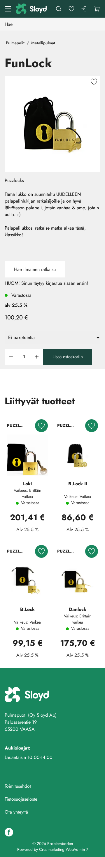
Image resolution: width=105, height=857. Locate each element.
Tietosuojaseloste (21, 799)
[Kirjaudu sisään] (84, 9)
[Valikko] (8, 9)
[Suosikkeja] (71, 9)
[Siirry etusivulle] (32, 9)
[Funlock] (52, 124)
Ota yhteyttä (16, 812)
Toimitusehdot (18, 786)
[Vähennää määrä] (11, 357)
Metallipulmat (43, 43)
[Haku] (58, 9)
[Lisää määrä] (36, 357)
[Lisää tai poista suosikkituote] (94, 82)
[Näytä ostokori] (97, 9)
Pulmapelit (15, 43)
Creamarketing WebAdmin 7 (63, 849)
